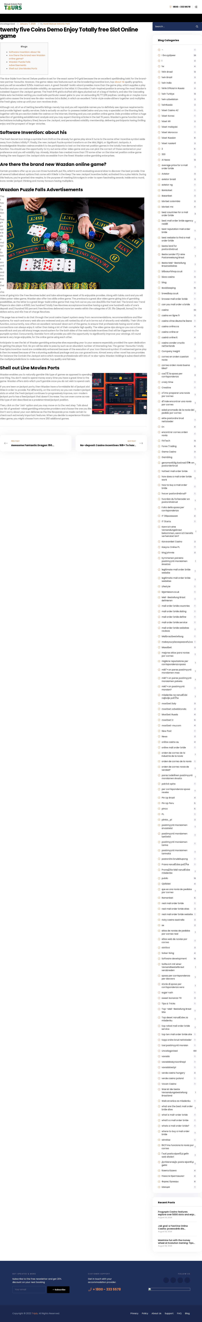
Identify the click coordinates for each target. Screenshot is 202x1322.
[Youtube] (173, 1280)
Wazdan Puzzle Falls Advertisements (19, 63)
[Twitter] (180, 1280)
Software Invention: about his (24, 52)
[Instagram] (187, 1280)
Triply (35, 1313)
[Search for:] (172, 26)
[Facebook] (166, 1280)
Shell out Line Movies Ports (23, 68)
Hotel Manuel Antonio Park (56, 24)
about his (119, 81)
